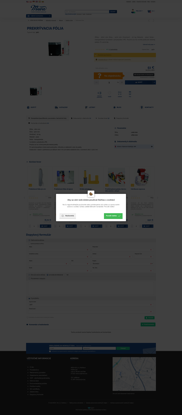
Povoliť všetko (111, 216)
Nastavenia (69, 216)
